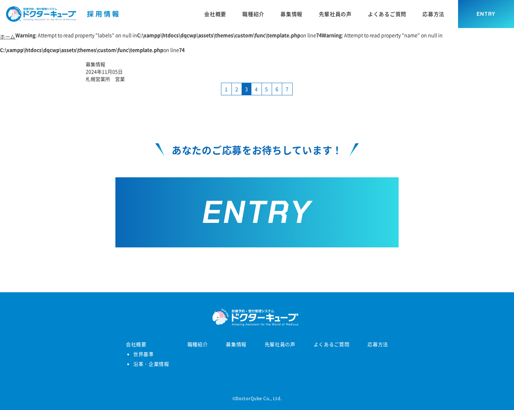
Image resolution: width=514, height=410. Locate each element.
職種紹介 (197, 344)
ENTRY (486, 14)
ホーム (7, 36)
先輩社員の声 (280, 344)
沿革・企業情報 (151, 363)
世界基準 (143, 353)
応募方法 (377, 344)
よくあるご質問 (332, 344)
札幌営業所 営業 (105, 78)
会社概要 (136, 344)
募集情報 (236, 344)
